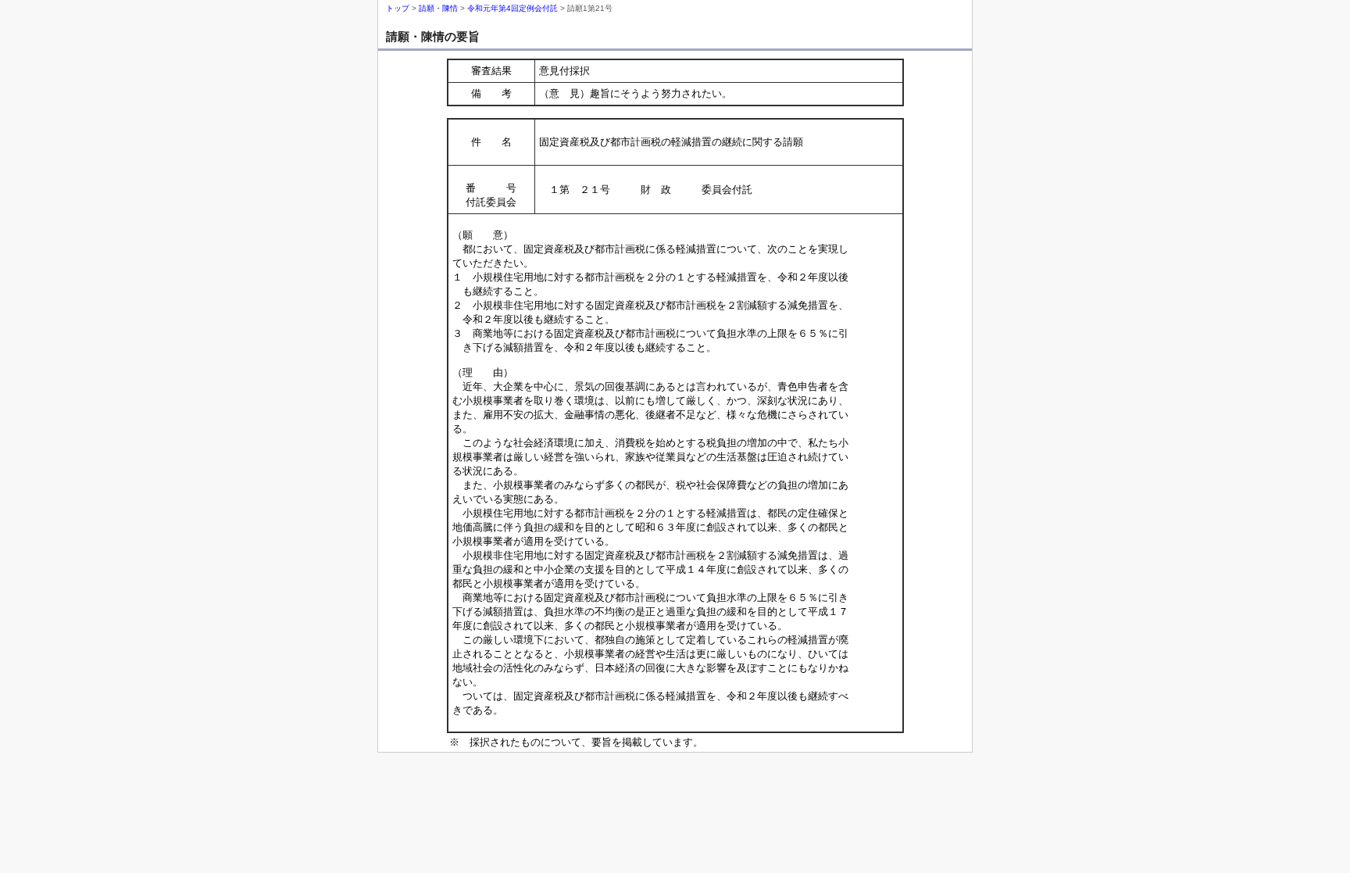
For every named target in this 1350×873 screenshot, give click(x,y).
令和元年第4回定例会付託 (512, 8)
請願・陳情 (438, 8)
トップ (397, 8)
